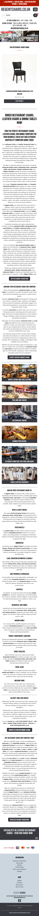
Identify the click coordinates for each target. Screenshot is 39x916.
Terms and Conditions (19, 869)
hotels (30, 749)
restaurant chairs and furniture (20, 781)
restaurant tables (19, 226)
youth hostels (9, 531)
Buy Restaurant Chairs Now (19, 279)
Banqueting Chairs (19, 441)
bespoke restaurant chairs (19, 184)
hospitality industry (19, 743)
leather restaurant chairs (26, 144)
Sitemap (19, 871)
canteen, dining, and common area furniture (16, 548)
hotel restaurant (16, 760)
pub (22, 758)
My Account (19, 885)
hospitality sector (7, 749)
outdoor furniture (8, 171)
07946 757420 (7, 23)
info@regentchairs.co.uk (20, 897)
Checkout (19, 883)
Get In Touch (19, 887)
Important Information (19, 861)
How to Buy (19, 863)
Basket (19, 880)
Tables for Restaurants (19, 482)
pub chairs (12, 310)
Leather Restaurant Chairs (20, 912)
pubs (18, 749)
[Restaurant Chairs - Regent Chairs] (15, 9)
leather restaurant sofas (24, 169)
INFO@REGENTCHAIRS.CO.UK (19, 28)
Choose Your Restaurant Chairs (19, 357)
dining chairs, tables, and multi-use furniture (22, 564)
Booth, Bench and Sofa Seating (19, 379)
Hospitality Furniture (27, 912)
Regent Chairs (9, 205)
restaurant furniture (8, 745)
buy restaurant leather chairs (25, 245)
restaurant (5, 743)
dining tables (18, 515)
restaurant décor (9, 790)
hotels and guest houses (18, 513)
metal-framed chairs (21, 775)
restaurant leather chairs (10, 167)
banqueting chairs (24, 167)
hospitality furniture (15, 533)
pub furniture (12, 169)
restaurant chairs (10, 144)
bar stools (13, 758)
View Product (21, 101)
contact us (11, 721)
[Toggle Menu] (35, 9)
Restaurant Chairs (19, 420)
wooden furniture (24, 773)
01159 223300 (11, 20)
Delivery (19, 865)
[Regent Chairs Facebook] (19, 900)
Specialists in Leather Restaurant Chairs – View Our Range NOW (19, 832)
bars (24, 749)
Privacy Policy (20, 867)
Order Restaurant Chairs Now (19, 820)
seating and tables (7, 672)
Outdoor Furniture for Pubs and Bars (19, 461)
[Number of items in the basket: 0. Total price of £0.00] (35, 15)
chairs (32, 807)
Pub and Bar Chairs (19, 400)
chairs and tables (31, 628)
